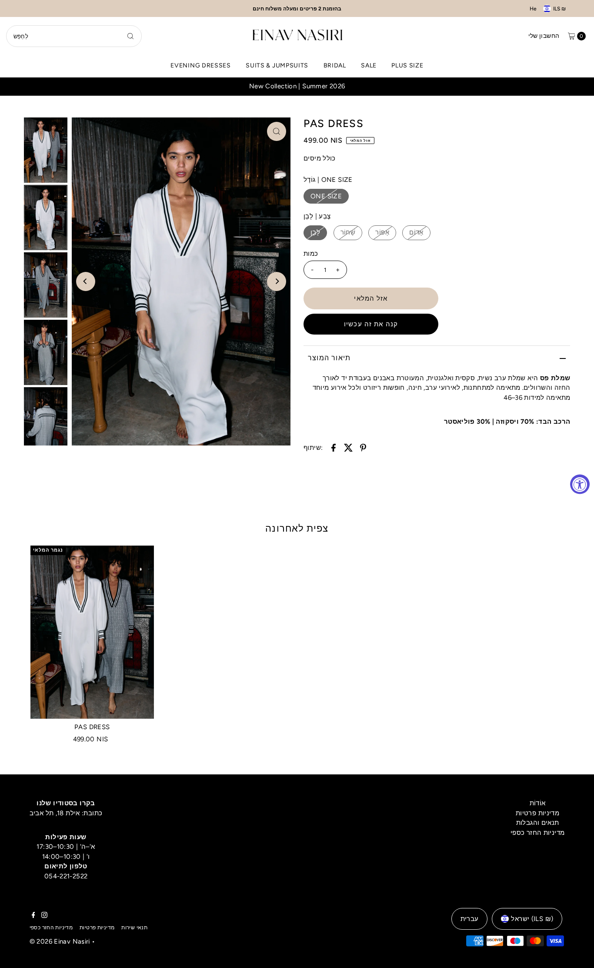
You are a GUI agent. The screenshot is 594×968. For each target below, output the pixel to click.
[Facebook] (33, 915)
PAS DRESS (92, 727)
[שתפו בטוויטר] (348, 446)
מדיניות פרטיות (537, 813)
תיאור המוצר (329, 358)
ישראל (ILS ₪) (532, 919)
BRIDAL (335, 65)
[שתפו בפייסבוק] (333, 446)
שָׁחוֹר (348, 232)
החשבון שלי (544, 36)
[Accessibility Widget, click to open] (580, 484)
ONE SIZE (326, 196)
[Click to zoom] (276, 131)
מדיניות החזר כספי (537, 833)
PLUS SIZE (407, 65)
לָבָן (315, 232)
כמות (311, 254)
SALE (369, 65)
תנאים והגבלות (537, 823)
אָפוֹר (382, 232)
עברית (470, 919)
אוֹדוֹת (538, 803)
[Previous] (85, 281)
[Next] (276, 281)
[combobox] (74, 36)
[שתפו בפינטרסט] (363, 446)
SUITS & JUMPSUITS (277, 65)
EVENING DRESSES (200, 65)
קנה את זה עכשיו (371, 324)
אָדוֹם (416, 232)
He (533, 9)
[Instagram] (44, 915)
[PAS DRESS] (92, 632)
